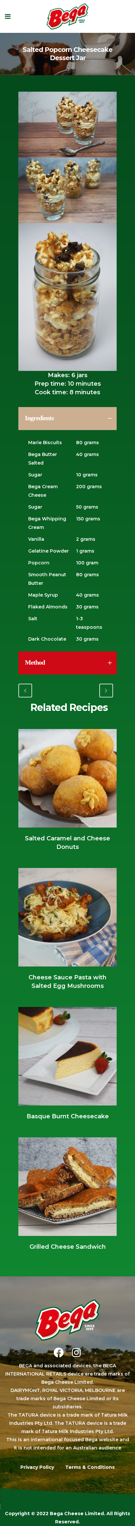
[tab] (67, 418)
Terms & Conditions (90, 1467)
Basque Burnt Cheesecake (68, 1116)
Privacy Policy (37, 1467)
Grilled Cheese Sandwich (67, 1246)
